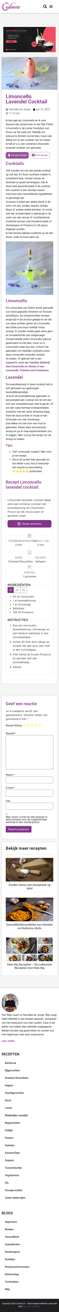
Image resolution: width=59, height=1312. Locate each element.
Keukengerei (12, 1251)
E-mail (10, 788)
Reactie (11, 733)
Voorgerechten (13, 1190)
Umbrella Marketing (31, 1306)
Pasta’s (9, 1137)
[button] (51, 6)
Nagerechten (12, 1122)
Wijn (7, 1289)
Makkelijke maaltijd (16, 1115)
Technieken (12, 1281)
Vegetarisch (12, 1175)
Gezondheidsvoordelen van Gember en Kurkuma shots (29, 926)
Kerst (8, 1100)
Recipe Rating (14, 725)
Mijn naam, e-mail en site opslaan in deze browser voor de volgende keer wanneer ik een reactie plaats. (26, 820)
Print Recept (41, 155)
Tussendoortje (13, 1167)
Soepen (9, 1160)
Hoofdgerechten (14, 1092)
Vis (7, 1182)
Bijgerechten (12, 1070)
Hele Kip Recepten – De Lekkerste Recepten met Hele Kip (29, 966)
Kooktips (10, 1259)
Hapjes (9, 1085)
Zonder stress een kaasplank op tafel (29, 886)
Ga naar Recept (19, 155)
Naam (10, 775)
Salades (9, 1145)
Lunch (8, 1107)
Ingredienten (12, 1244)
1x (10, 590)
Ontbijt (9, 1130)
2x (17, 590)
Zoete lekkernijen (15, 1197)
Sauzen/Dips (12, 1152)
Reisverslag (12, 1274)
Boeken (9, 1229)
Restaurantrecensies (17, 1266)
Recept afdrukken (31, 523)
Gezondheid (12, 1236)
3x (23, 590)
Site (8, 801)
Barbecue (10, 1063)
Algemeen (11, 1221)
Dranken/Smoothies (16, 1077)
